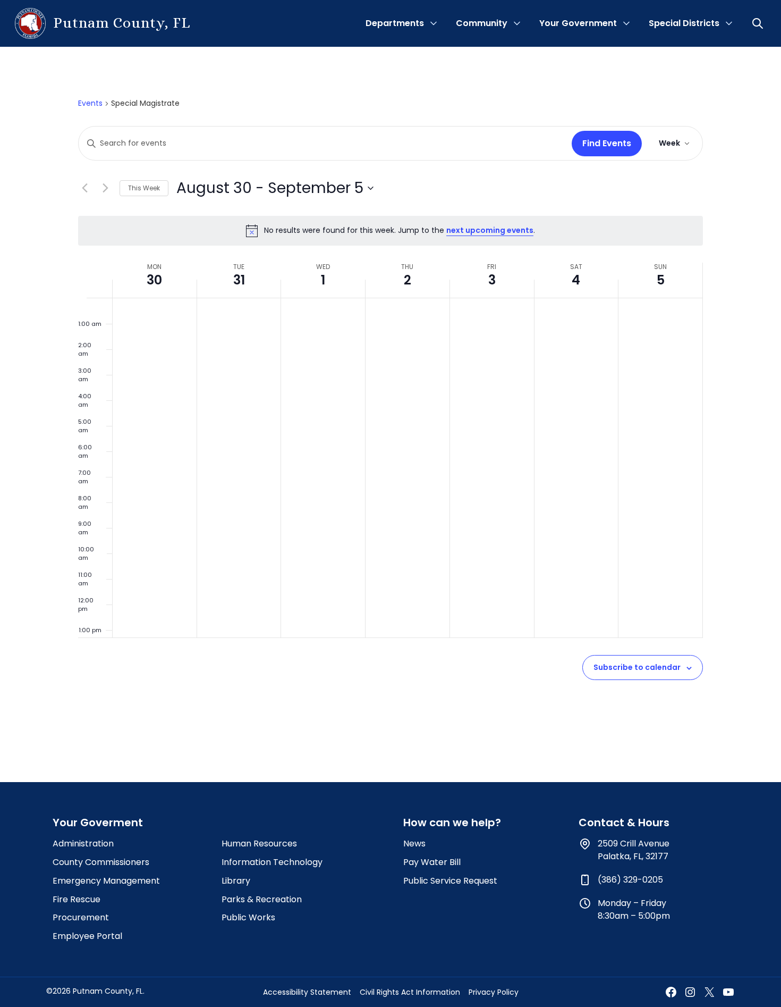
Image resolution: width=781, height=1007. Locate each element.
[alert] (390, 231)
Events (90, 103)
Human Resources (259, 843)
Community (481, 23)
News (414, 843)
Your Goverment (98, 822)
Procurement (81, 917)
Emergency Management (106, 881)
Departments (395, 23)
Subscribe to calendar (637, 667)
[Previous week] (84, 188)
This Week (144, 187)
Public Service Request (450, 881)
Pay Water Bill (432, 862)
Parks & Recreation (262, 899)
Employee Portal (87, 936)
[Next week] (105, 188)
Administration (83, 843)
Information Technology (272, 862)
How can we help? (452, 822)
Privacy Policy (494, 992)
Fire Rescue (76, 899)
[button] (759, 23)
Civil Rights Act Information (410, 992)
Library (236, 881)
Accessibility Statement (307, 992)
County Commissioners (101, 862)
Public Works (248, 917)
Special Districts (684, 23)
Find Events (606, 143)
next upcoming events (489, 230)
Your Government (578, 23)
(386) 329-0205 (630, 880)
